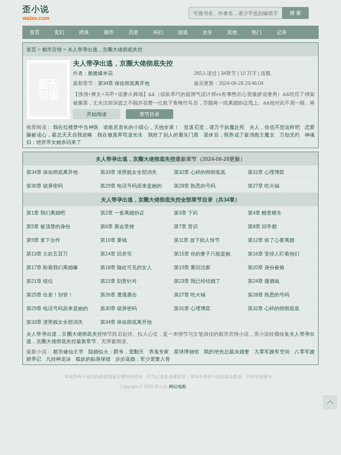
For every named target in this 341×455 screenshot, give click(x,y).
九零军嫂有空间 (272, 351)
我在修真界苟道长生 (120, 135)
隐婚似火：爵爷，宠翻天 (116, 351)
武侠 (84, 32)
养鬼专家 (159, 351)
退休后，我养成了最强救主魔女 (239, 135)
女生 (207, 32)
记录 (282, 32)
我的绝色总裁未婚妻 (226, 351)
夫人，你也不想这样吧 (274, 127)
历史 (134, 32)
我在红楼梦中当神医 (76, 127)
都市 (109, 32)
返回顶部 (330, 402)
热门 (257, 32)
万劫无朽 (289, 135)
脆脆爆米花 (100, 73)
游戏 (183, 32)
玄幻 (59, 32)
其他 (232, 32)
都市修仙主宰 (68, 351)
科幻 (158, 32)
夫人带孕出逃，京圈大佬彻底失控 (105, 49)
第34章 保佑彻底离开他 (124, 83)
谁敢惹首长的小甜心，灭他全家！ (141, 127)
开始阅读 (97, 114)
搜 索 (295, 13)
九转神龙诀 (58, 359)
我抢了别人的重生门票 (173, 135)
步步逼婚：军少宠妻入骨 (142, 359)
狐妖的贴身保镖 (93, 359)
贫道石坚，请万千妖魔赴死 (214, 127)
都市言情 (52, 49)
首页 (35, 32)
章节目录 (150, 114)
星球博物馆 (186, 351)
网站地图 (177, 386)
